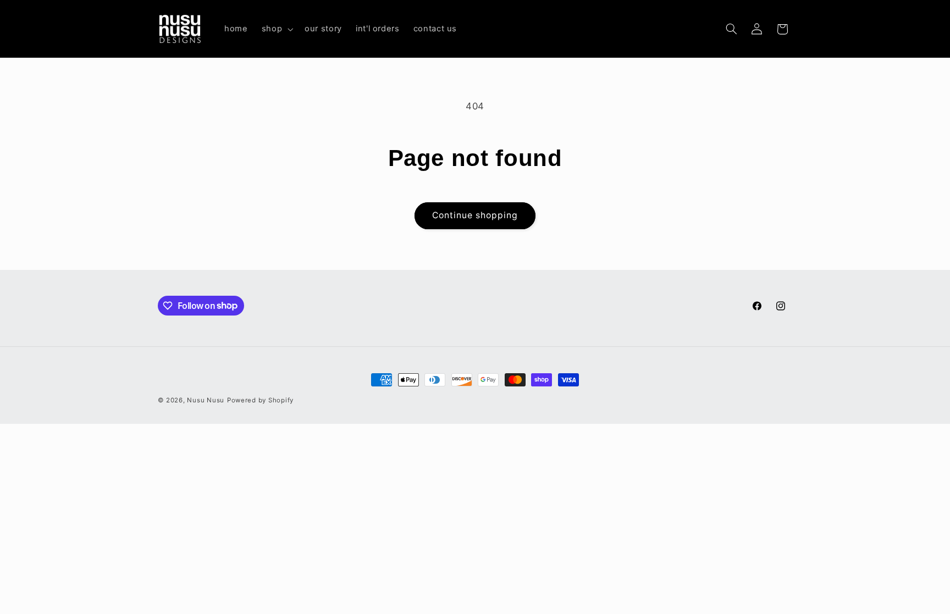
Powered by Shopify (260, 400)
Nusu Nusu (205, 400)
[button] (276, 29)
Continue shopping (475, 215)
